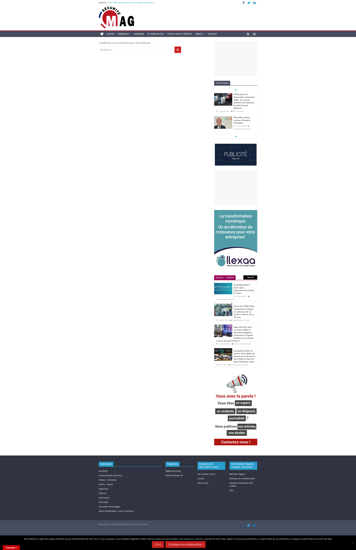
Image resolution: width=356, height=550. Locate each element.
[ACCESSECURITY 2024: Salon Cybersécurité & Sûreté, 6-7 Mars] (223, 283)
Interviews (103, 502)
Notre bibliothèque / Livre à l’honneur (116, 511)
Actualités (103, 471)
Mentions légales (237, 474)
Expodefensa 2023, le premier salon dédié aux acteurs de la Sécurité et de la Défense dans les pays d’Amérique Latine (244, 356)
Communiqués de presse (110, 475)
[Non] (352, 542)
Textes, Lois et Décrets (179, 34)
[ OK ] (158, 544)
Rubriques (123, 34)
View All (250, 277)
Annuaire (139, 34)
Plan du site (202, 483)
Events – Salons (106, 484)
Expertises (103, 488)
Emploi (198, 34)
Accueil (110, 34)
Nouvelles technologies (109, 506)
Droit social (104, 497)
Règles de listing (173, 471)
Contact (212, 34)
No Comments (238, 111)
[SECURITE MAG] (102, 34)
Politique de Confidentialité (242, 478)
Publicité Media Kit (174, 475)
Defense (102, 493)
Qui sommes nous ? (206, 474)
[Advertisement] (235, 58)
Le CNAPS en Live (155, 34)
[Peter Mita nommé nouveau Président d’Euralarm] (223, 117)
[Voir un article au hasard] (254, 34)
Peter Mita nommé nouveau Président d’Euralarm (131, 2)
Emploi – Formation (108, 480)
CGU (231, 490)
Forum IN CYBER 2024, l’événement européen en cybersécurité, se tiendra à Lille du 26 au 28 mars (244, 311)
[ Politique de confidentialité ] (185, 544)
